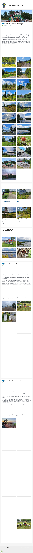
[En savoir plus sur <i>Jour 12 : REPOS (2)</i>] (9, 212)
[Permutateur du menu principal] (31, 1)
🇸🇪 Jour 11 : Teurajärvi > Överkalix (22, 200)
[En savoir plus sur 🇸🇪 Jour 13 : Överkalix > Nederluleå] (24, 212)
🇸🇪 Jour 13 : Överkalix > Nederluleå (22, 218)
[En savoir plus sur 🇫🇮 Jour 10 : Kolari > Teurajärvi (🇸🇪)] (9, 193)
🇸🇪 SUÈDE (4, 26)
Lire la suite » (3, 205)
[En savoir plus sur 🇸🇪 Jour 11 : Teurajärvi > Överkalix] (24, 193)
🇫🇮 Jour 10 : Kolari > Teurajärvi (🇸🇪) (7, 200)
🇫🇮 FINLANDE (3, 201)
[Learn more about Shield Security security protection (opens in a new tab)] (1, 552)
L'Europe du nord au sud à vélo (15, 5)
